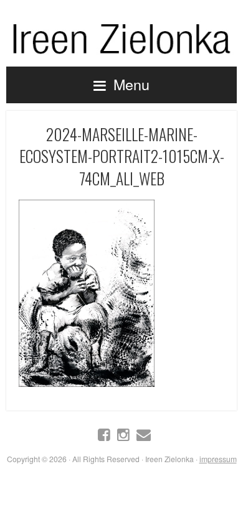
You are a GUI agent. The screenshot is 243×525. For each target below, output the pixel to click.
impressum (218, 458)
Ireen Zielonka (121, 35)
